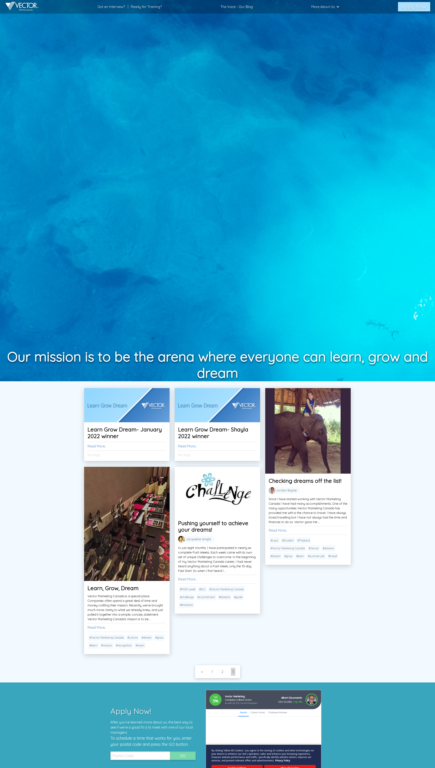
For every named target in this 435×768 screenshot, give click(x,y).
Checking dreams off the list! (305, 480)
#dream (276, 556)
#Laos (274, 540)
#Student (288, 540)
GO (183, 755)
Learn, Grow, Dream (113, 588)
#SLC (202, 589)
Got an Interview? (111, 7)
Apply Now (414, 6)
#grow (288, 556)
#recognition (124, 645)
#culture (132, 637)
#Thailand (303, 540)
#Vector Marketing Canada (288, 548)
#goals (238, 597)
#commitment (206, 597)
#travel (332, 556)
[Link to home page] (20, 6)
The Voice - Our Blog (236, 7)
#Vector (314, 548)
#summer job (316, 556)
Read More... (97, 446)
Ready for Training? (146, 7)
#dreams (328, 548)
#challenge (187, 597)
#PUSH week (187, 589)
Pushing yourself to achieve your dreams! (213, 526)
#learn (300, 556)
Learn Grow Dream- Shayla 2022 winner (213, 432)
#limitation (186, 605)
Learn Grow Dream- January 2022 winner (125, 432)
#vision (140, 645)
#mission (106, 645)
